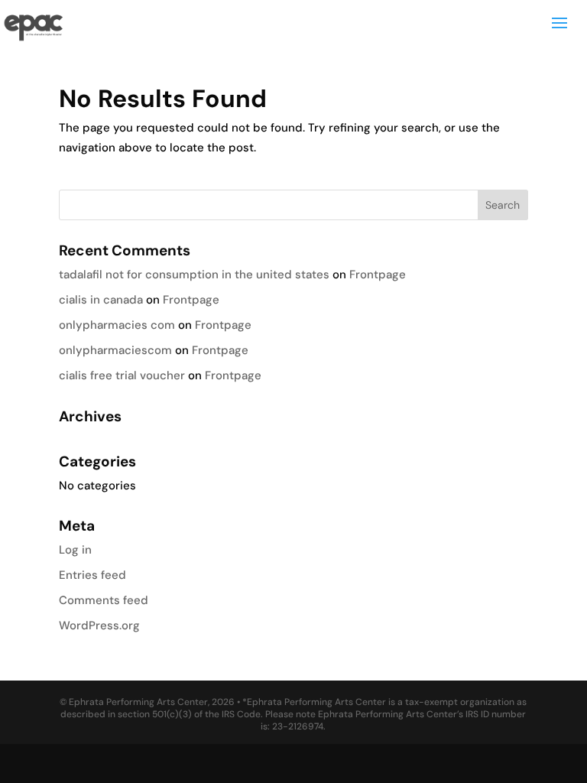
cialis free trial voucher (122, 375)
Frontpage (377, 274)
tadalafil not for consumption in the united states (194, 274)
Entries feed (92, 575)
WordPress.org (99, 625)
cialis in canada (101, 299)
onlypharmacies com (117, 325)
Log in (75, 549)
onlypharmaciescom (115, 350)
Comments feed (103, 600)
